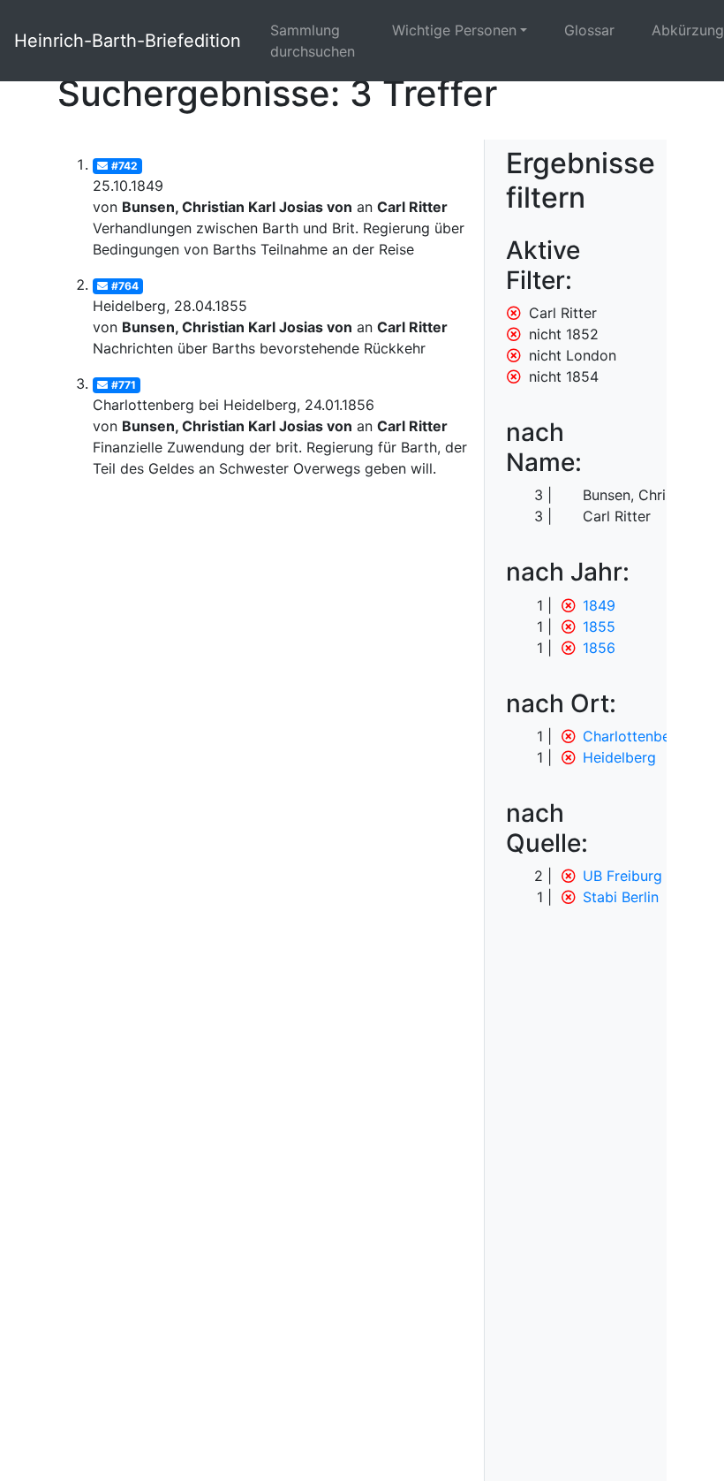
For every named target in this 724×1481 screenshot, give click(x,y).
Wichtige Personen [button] (454, 30)
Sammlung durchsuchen (312, 40)
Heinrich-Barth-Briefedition (127, 40)
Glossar (589, 30)
